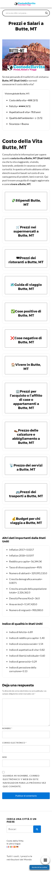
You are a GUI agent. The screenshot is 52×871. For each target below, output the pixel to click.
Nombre (7, 728)
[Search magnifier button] (46, 13)
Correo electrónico (14, 743)
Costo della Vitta (15, 841)
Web (4, 757)
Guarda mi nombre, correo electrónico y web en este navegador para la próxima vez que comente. (24, 781)
